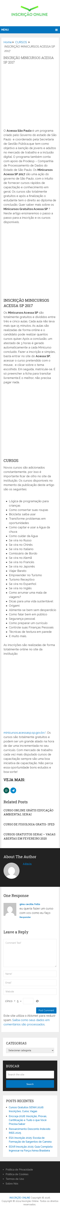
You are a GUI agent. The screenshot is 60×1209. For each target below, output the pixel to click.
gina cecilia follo (30, 904)
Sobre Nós (12, 1183)
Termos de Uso (15, 1178)
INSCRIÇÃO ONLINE (20, 1197)
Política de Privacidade (19, 1169)
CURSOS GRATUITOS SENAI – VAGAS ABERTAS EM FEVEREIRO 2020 (30, 836)
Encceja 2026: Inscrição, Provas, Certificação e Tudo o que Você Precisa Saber (28, 1120)
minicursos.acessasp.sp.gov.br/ (25, 732)
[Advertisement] (30, 96)
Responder (25, 917)
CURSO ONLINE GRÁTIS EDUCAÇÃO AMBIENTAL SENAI (28, 812)
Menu (5, 29)
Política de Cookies (17, 1174)
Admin (27, 864)
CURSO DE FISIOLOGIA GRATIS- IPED (29, 824)
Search (30, 1084)
